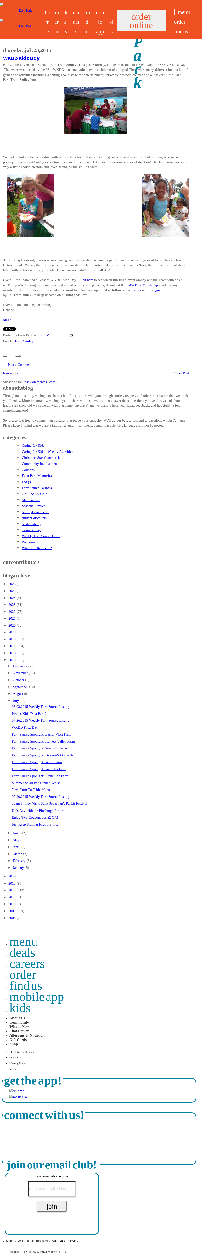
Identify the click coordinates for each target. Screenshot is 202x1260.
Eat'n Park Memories (37, 476)
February (20, 861)
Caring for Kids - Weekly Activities (47, 452)
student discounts (34, 518)
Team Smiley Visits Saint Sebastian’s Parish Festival (49, 803)
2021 (12, 618)
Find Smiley (19, 1031)
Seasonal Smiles (33, 506)
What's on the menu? (37, 548)
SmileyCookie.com (35, 512)
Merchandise (31, 500)
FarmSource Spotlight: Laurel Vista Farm (41, 734)
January (19, 868)
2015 (12, 660)
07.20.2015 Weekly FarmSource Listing (40, 797)
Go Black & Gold (34, 494)
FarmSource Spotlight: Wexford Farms (39, 748)
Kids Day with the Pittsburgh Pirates (38, 811)
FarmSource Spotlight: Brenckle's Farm (40, 776)
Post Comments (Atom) (40, 382)
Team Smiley (23, 341)
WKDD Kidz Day (21, 58)
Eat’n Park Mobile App (143, 285)
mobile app (100, 22)
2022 (12, 612)
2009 (12, 911)
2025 (12, 591)
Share (7, 320)
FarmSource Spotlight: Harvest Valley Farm (43, 741)
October (19, 680)
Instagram (155, 290)
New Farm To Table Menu (31, 790)
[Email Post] (70, 335)
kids (111, 22)
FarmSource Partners (37, 488)
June (16, 833)
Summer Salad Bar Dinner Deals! (36, 783)
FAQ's (26, 482)
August (18, 694)
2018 (12, 639)
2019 (12, 632)
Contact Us (15, 1057)
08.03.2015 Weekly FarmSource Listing (40, 707)
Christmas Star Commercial (42, 458)
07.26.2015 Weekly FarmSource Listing (40, 720)
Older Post (181, 373)
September (21, 687)
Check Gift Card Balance (22, 1052)
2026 (12, 584)
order (179, 22)
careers (76, 22)
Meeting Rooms (18, 1063)
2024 (12, 598)
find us (87, 22)
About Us (17, 1018)
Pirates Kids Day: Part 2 (29, 713)
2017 (12, 646)
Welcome (28, 542)
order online (141, 20)
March (18, 854)
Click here (85, 280)
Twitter (136, 290)
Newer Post (11, 373)
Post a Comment (20, 365)
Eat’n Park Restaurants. (36, 1240)
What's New (19, 1027)
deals (66, 22)
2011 (12, 897)
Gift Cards (18, 1040)
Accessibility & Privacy (35, 1251)
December (20, 666)
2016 (12, 653)
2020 (12, 625)
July (16, 701)
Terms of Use (58, 1251)
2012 (12, 890)
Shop (13, 1044)
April (17, 847)
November (21, 673)
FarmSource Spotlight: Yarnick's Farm (39, 769)
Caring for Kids (33, 445)
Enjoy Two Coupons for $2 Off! (35, 817)
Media (12, 1069)
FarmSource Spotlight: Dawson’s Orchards (42, 755)
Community (19, 1022)
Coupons (28, 470)
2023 (12, 605)
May (16, 840)
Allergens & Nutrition (27, 1035)
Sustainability (31, 524)
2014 (12, 876)
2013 (12, 883)
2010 (12, 904)
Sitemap (14, 1251)
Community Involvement (40, 464)
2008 (12, 918)
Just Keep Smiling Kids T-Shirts (35, 824)
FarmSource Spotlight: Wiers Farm (37, 762)
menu (57, 22)
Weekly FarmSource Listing (42, 536)
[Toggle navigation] (174, 12)
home (47, 22)
